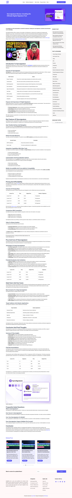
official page (47, 37)
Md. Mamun (46, 495)
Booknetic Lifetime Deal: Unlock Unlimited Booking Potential (42, 452)
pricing (18, 183)
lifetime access (14, 206)
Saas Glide (33, 495)
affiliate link (48, 430)
